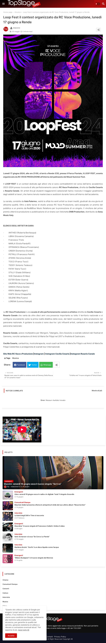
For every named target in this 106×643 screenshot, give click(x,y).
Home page (8, 12)
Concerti (6, 589)
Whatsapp (47, 365)
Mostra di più (97, 390)
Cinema (5, 580)
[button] (97, 4)
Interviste (6, 597)
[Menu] (3, 3)
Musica (18, 12)
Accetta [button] (11, 635)
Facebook (21, 365)
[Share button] (56, 365)
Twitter (34, 365)
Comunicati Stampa (10, 584)
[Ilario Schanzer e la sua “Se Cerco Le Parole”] (8, 537)
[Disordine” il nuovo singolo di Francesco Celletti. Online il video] (8, 526)
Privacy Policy (60, 637)
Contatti (49, 637)
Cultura (5, 593)
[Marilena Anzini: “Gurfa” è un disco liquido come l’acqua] (8, 548)
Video (5, 606)
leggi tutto (22, 630)
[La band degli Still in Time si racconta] (8, 516)
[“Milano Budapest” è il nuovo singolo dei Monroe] (8, 558)
